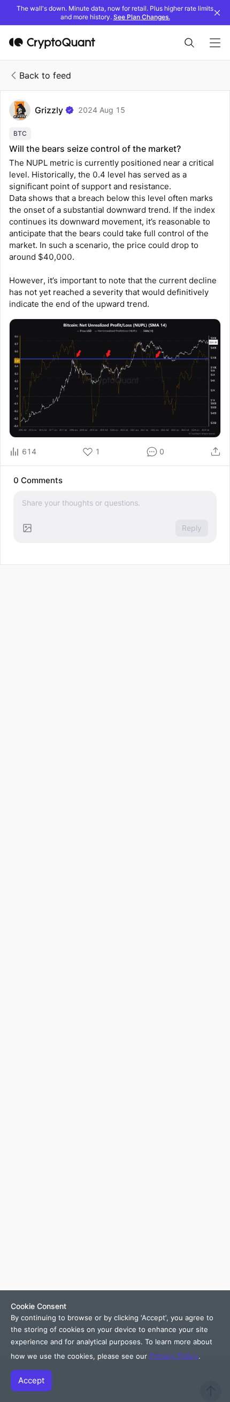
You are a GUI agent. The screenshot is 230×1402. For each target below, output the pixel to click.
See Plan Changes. (141, 17)
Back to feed (45, 75)
